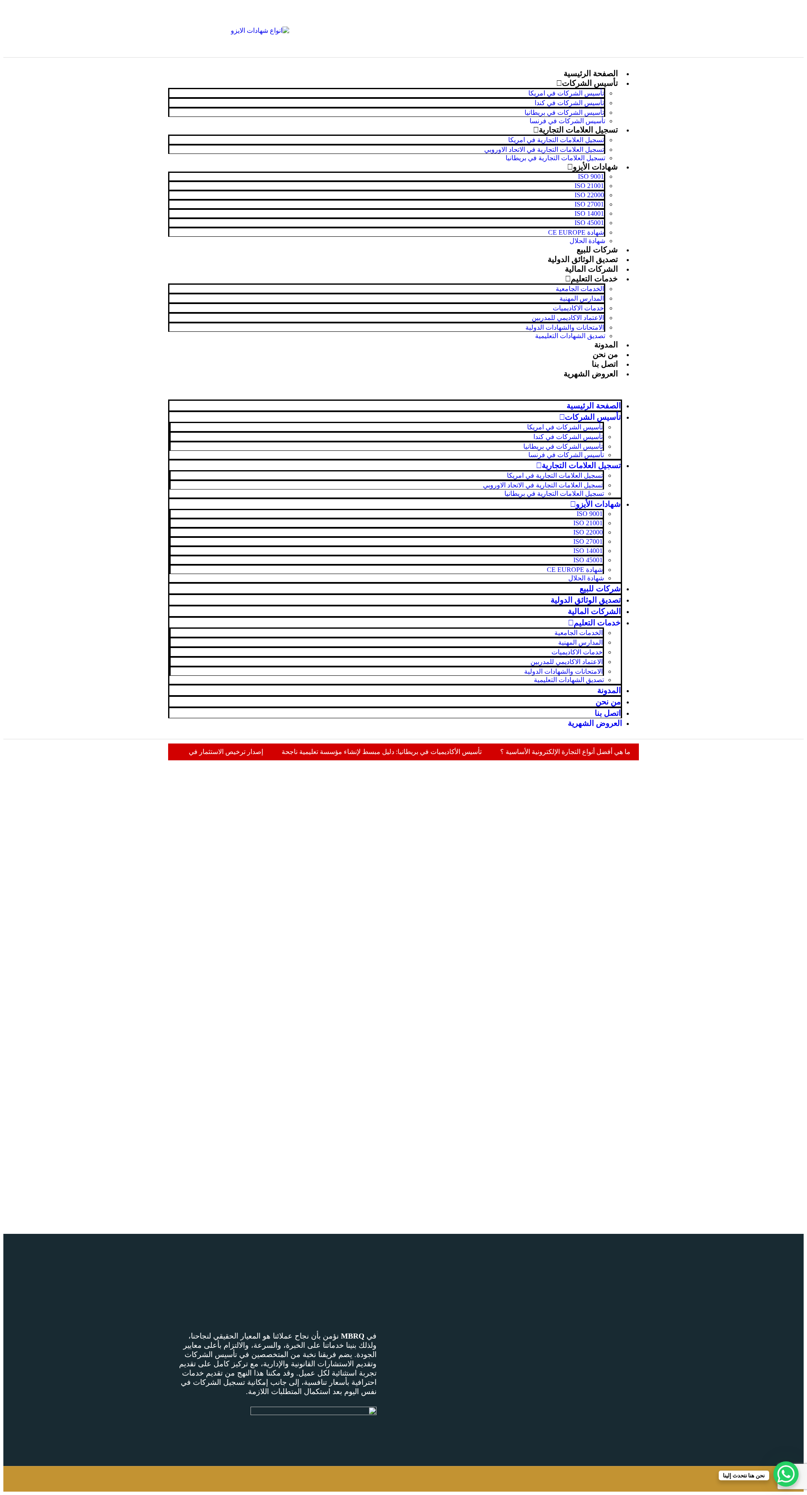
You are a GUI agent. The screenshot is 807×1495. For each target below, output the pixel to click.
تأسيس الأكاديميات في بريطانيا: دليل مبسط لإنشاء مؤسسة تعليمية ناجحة (382, 751)
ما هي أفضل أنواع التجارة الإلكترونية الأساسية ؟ (565, 751)
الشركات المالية (591, 269)
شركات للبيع (597, 249)
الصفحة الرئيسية (591, 73)
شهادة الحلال (587, 240)
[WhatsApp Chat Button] (786, 1474)
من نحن (605, 354)
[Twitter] (603, 18)
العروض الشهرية (591, 373)
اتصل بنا (605, 364)
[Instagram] (628, 40)
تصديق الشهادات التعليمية (570, 335)
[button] (403, 389)
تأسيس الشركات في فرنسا (567, 120)
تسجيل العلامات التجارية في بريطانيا (555, 157)
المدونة (606, 344)
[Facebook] (628, 18)
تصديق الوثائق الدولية (583, 259)
